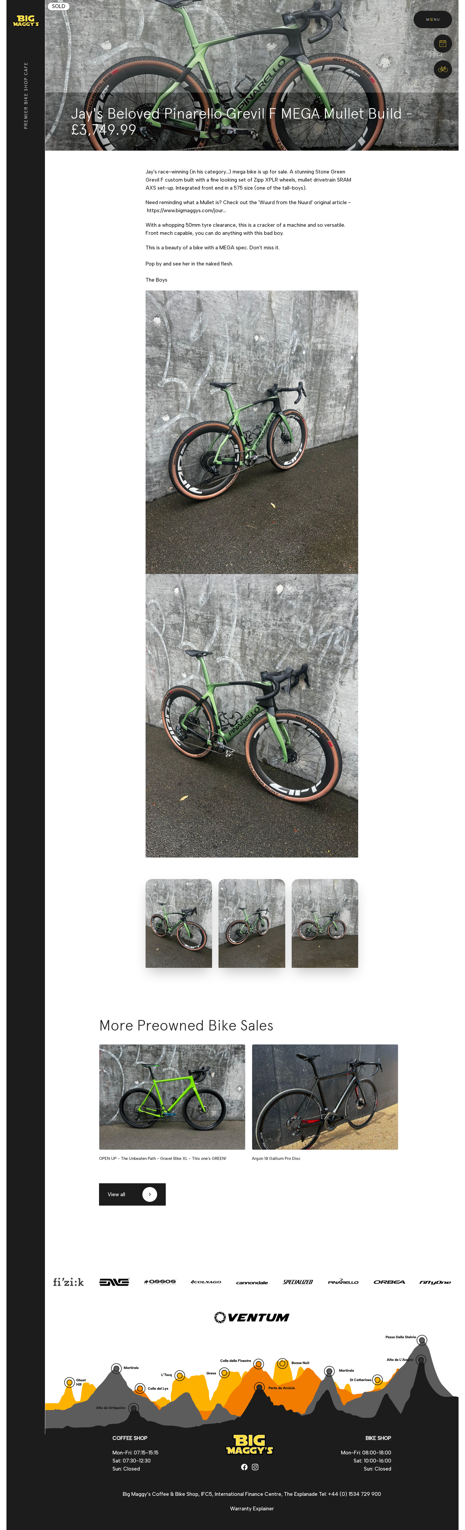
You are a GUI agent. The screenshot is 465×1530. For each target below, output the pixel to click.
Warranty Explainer (252, 1509)
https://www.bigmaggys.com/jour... (186, 210)
